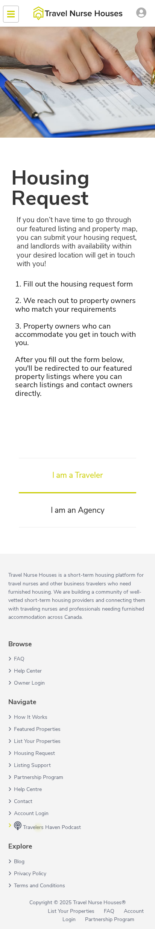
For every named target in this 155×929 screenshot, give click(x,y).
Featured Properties (37, 729)
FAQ (19, 658)
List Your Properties (37, 741)
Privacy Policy (30, 873)
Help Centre (28, 789)
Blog (19, 861)
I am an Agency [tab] (78, 510)
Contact (23, 801)
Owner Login (29, 683)
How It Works (30, 717)
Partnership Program (38, 777)
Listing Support (32, 765)
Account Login (31, 813)
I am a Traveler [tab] (77, 475)
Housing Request (34, 753)
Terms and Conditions (39, 885)
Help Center (28, 670)
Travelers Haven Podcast (51, 827)
